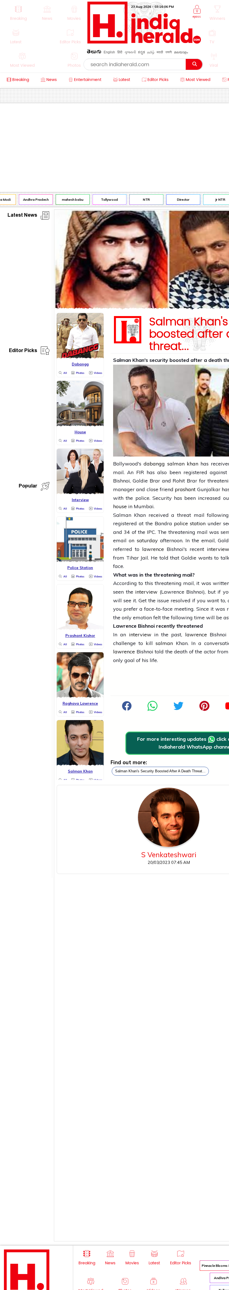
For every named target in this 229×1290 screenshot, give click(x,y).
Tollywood (106, 199)
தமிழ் (150, 52)
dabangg (154, 463)
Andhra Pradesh (33, 199)
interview (146, 592)
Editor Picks (23, 351)
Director (180, 199)
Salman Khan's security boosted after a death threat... (160, 771)
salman (164, 643)
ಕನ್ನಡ (141, 52)
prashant (185, 489)
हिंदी (119, 52)
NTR (143, 199)
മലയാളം (181, 52)
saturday (147, 540)
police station (190, 523)
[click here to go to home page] (144, 42)
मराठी (160, 52)
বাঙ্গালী (168, 52)
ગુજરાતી (130, 52)
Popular (28, 486)
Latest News (22, 216)
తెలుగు (94, 52)
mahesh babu (69, 199)
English (109, 52)
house (120, 506)
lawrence (153, 549)
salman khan (182, 463)
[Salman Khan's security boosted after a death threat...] (152, 709)
